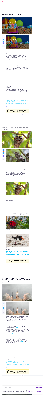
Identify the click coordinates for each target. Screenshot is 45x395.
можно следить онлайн (17, 327)
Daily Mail (26, 53)
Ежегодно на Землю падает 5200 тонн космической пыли (17, 364)
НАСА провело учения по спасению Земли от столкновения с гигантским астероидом (15, 362)
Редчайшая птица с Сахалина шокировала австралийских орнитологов (17, 252)
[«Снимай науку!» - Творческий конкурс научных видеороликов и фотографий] (38, 1)
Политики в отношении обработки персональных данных (34, 391)
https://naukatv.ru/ (39, 389)
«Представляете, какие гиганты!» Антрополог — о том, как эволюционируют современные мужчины (17, 101)
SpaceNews (13, 333)
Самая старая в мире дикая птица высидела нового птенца (17, 254)
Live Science (11, 166)
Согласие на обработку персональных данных (28, 392)
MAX (19, 106)
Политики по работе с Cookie (6, 392)
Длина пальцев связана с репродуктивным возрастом (16, 103)
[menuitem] (13, 1)
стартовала (27, 320)
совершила (21, 341)
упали (6, 356)
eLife (16, 53)
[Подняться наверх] (3, 46)
